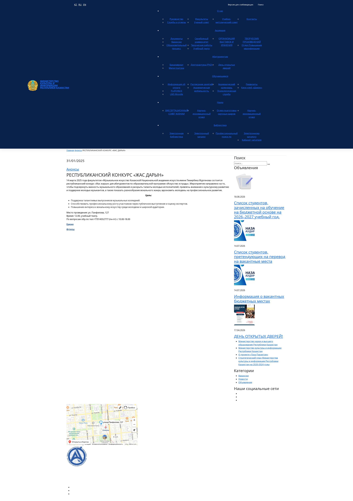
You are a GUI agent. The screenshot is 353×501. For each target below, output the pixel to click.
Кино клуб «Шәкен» (251, 87)
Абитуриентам (220, 56)
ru (80, 4)
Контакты (252, 19)
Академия (220, 30)
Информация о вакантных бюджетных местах (259, 299)
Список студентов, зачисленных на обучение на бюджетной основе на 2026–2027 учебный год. (259, 209)
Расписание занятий (201, 84)
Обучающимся (220, 76)
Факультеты (201, 19)
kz (75, 4)
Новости (243, 379)
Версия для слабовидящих (240, 4)
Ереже (69, 224)
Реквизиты (251, 84)
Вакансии (176, 41)
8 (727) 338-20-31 (224, 416)
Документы (176, 38)
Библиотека (220, 125)
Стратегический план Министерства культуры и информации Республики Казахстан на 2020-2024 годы (258, 361)
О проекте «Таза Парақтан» (253, 354)
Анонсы (78, 150)
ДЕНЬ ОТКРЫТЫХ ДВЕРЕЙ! (258, 336)
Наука (220, 102)
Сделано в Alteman (276, 499)
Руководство (176, 19)
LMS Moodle (176, 94)
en (84, 4)
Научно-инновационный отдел (202, 114)
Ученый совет (201, 22)
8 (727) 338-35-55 (243, 462)
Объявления (245, 382)
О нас (220, 10)
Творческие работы (201, 45)
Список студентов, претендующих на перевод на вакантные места (259, 256)
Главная (70, 150)
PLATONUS (176, 90)
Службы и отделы (176, 22)
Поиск (261, 4)
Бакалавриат (176, 64)
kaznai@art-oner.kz (244, 453)
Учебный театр (201, 48)
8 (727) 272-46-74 (149, 416)
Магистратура (176, 68)
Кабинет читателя (251, 139)
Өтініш (70, 229)
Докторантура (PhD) (201, 64)
